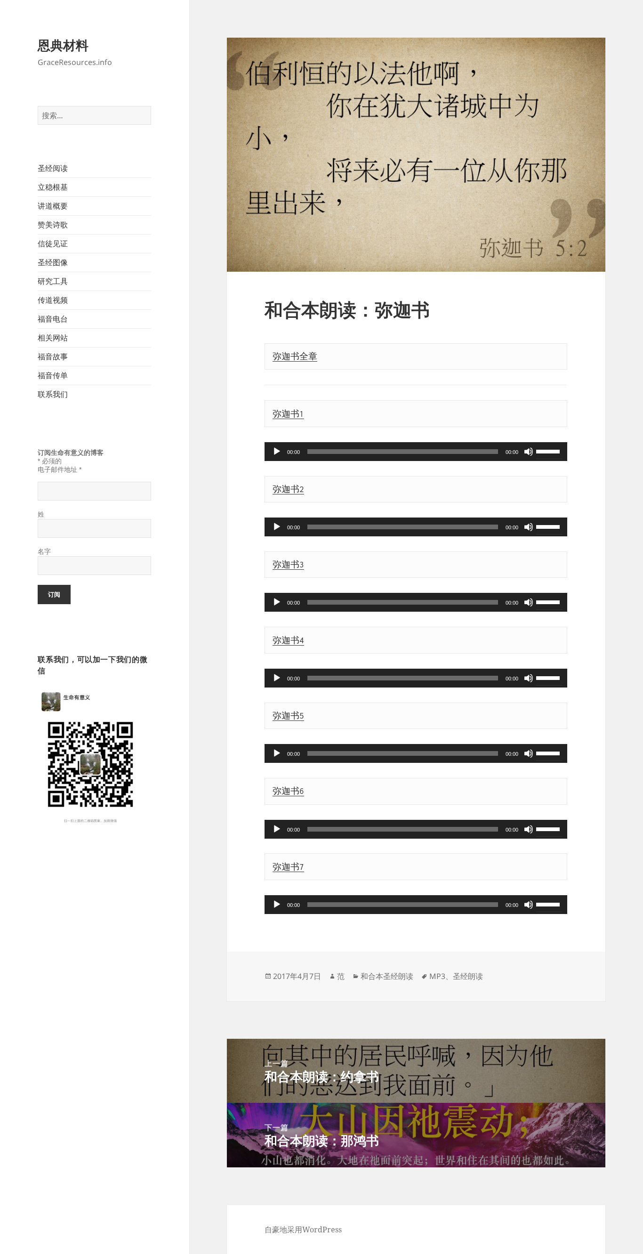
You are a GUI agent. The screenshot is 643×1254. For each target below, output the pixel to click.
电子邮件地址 (59, 469)
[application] (416, 451)
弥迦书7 (288, 867)
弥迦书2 (288, 489)
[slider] (549, 450)
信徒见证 (53, 243)
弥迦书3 (288, 564)
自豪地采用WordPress (303, 1229)
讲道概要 (53, 206)
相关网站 (53, 337)
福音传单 (53, 375)
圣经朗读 (468, 976)
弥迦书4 (288, 640)
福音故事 (53, 356)
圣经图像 (53, 262)
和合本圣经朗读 (387, 976)
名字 (44, 551)
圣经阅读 (53, 168)
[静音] (528, 451)
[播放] (276, 451)
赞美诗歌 (53, 224)
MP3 (437, 976)
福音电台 (53, 319)
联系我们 (53, 394)
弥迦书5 (288, 715)
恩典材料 (63, 45)
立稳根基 (53, 187)
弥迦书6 (288, 791)
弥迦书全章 (295, 356)
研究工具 (53, 281)
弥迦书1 (288, 414)
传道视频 (53, 300)
